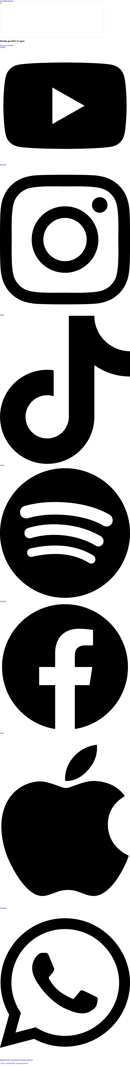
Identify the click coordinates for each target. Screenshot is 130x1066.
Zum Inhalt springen (6, 1)
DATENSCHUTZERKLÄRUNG (22, 1060)
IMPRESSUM (4, 1060)
